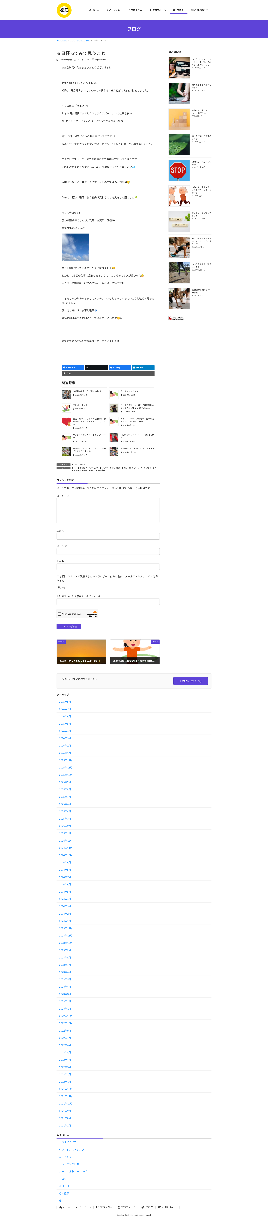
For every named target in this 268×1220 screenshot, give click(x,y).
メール (62, 546)
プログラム (106, 1207)
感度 (93, 470)
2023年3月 (65, 994)
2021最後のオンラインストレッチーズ (137, 448)
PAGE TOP (259, 1180)
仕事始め (77, 470)
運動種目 (101, 470)
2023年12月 (65, 928)
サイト (60, 561)
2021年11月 (65, 1096)
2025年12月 (65, 760)
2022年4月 (65, 1059)
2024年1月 (65, 920)
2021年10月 (65, 1103)
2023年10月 (65, 942)
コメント (63, 495)
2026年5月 (65, 723)
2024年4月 (65, 899)
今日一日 (64, 1186)
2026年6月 (65, 716)
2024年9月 (65, 862)
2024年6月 (65, 884)
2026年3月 (65, 738)
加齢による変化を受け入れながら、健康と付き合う (201, 190)
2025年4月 (65, 811)
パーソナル (138, 468)
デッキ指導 (116, 468)
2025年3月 (65, 818)
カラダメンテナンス (129, 391)
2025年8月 (65, 789)
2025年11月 (65, 767)
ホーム (66, 1207)
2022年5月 (65, 1052)
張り (86, 470)
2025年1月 (65, 833)
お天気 (82, 468)
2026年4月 (65, 731)
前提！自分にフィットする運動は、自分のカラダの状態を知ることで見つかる (89, 421)
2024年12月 (65, 840)
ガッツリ (105, 468)
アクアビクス (93, 468)
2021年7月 (65, 1125)
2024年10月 (65, 855)
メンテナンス (151, 468)
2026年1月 (65, 752)
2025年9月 (65, 782)
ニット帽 (127, 468)
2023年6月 (65, 972)
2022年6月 (65, 1045)
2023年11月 (65, 935)
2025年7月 (65, 796)
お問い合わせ (169, 1207)
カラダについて (67, 1142)
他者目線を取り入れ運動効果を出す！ (89, 391)
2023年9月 (65, 950)
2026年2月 (65, 745)
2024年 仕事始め (80, 405)
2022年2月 (65, 1074)
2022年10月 (65, 1023)
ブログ (63, 1178)
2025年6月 (65, 804)
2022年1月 (65, 1081)
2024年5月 (65, 891)
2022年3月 (65, 1067)
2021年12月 (65, 1088)
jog (75, 468)
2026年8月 (65, 701)
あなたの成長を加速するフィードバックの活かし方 (201, 241)
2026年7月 (65, 709)
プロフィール (128, 1207)
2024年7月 (65, 877)
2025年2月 (65, 825)
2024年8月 (65, 869)
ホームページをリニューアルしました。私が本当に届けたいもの (201, 62)
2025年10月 (65, 774)
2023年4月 (65, 986)
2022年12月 (65, 1015)
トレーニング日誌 (78, 465)
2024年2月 (65, 913)
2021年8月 (65, 1118)
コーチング (65, 1156)
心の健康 (64, 1193)
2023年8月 (65, 957)
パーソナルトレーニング (73, 1171)
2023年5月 (65, 979)
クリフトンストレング (71, 1149)
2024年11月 (65, 847)
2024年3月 (65, 906)
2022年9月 (65, 1030)
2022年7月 (65, 1037)
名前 (60, 530)
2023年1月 (65, 1008)
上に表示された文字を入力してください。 (80, 596)
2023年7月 (65, 964)
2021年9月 (65, 1110)
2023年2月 (65, 1001)
